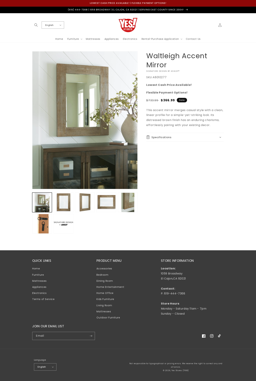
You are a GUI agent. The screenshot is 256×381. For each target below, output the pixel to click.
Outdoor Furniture (108, 317)
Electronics (39, 293)
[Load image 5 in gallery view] (128, 202)
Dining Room (104, 281)
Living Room (104, 305)
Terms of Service (43, 299)
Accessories (104, 268)
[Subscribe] (91, 336)
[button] (36, 25)
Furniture (38, 275)
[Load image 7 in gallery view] (63, 224)
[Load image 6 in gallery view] (42, 224)
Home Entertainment (110, 287)
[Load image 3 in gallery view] (85, 202)
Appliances (39, 287)
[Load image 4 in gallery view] (106, 202)
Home (36, 268)
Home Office (105, 293)
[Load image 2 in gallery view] (63, 202)
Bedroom (102, 275)
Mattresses (39, 281)
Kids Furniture (105, 299)
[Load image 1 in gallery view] (42, 202)
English (49, 25)
